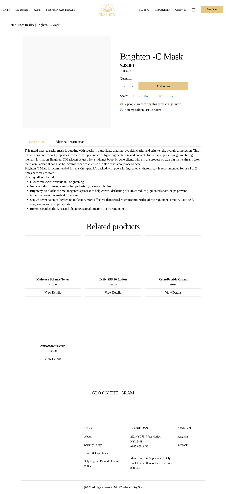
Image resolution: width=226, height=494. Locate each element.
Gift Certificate (162, 9)
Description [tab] (37, 141)
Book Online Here (140, 463)
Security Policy (93, 444)
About (37, 9)
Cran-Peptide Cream (173, 279)
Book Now (212, 9)
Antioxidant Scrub (52, 346)
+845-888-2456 (139, 446)
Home (6, 9)
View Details (53, 292)
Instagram (182, 436)
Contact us (180, 9)
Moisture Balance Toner (52, 279)
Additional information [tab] (69, 141)
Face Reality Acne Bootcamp (60, 9)
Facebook (182, 444)
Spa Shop (144, 9)
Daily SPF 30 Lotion (113, 279)
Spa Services (21, 9)
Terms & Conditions (96, 453)
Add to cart (163, 86)
